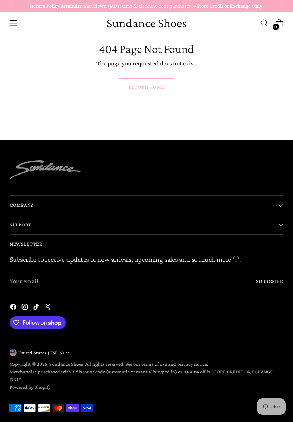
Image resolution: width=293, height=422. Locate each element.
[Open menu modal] (13, 23)
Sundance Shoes (66, 364)
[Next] (282, 6)
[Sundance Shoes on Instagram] (25, 308)
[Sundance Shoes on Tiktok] (37, 308)
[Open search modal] (264, 23)
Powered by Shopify (30, 387)
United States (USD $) (41, 352)
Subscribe (269, 281)
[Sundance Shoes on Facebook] (14, 308)
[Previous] (11, 6)
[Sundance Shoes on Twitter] (48, 308)
